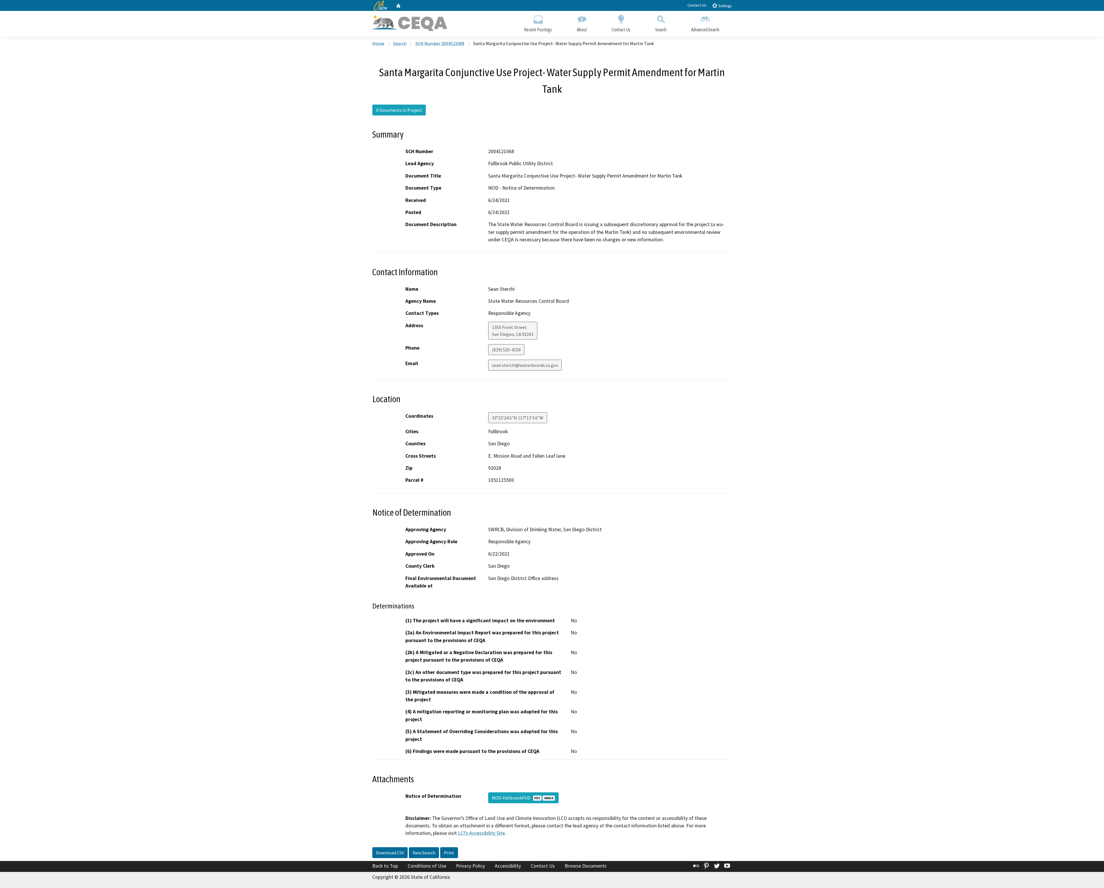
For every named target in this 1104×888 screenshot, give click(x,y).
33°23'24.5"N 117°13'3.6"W (517, 418)
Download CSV (390, 853)
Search (660, 29)
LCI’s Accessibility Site (481, 833)
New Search (424, 853)
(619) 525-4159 (506, 349)
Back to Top (385, 866)
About (582, 29)
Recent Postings (538, 29)
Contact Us (696, 5)
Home (378, 43)
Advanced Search (705, 29)
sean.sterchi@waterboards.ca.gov (525, 365)
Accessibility (508, 866)
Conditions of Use (427, 866)
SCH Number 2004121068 (439, 43)
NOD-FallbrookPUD (522, 798)
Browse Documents (586, 866)
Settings (724, 5)
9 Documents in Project (399, 110)
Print (449, 853)
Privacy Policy (470, 866)
